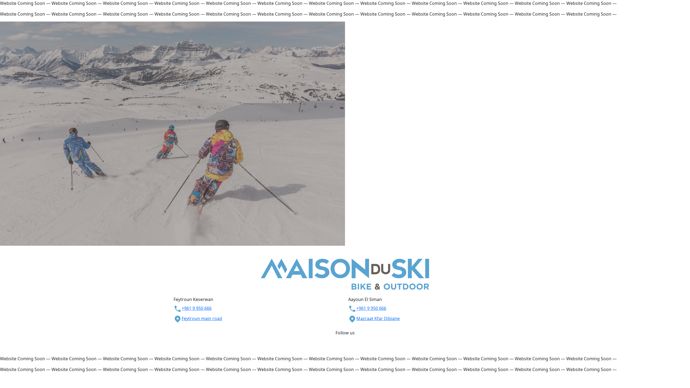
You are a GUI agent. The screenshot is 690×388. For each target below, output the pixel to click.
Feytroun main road (202, 318)
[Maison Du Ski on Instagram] (347, 339)
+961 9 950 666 (197, 308)
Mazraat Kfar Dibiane (378, 318)
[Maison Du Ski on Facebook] (342, 339)
